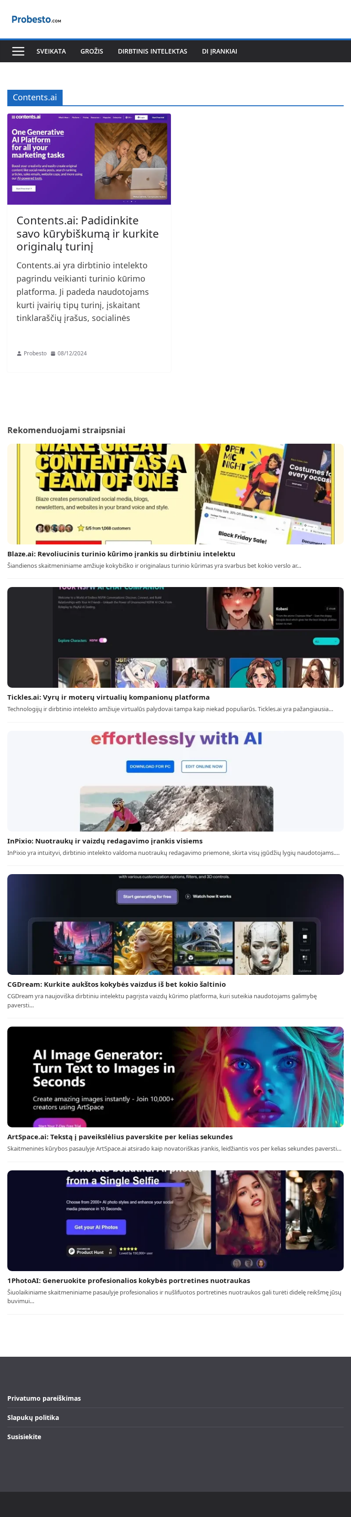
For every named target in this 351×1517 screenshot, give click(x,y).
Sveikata (51, 51)
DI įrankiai (219, 51)
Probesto (35, 353)
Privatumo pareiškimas (44, 1398)
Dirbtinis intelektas (152, 51)
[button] (18, 51)
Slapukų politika (33, 1417)
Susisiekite (24, 1436)
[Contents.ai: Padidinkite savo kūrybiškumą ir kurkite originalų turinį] (89, 159)
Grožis (91, 51)
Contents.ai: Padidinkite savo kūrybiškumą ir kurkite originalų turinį (87, 233)
